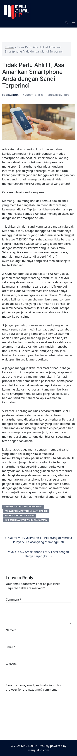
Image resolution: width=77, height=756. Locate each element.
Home (9, 47)
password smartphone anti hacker (26, 511)
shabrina (12, 94)
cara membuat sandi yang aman (23, 506)
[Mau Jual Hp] (38, 12)
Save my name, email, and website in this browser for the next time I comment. (33, 687)
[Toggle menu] (73, 23)
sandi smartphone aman (20, 515)
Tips (66, 94)
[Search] (66, 22)
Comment (13, 599)
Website (11, 664)
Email (10, 647)
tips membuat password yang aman (26, 519)
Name (11, 630)
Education (55, 94)
